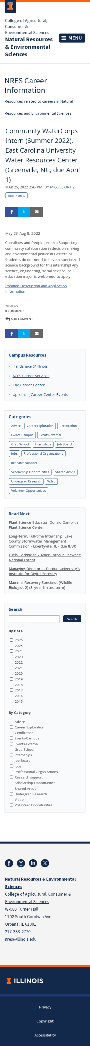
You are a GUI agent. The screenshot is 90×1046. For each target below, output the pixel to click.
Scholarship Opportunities (30, 472)
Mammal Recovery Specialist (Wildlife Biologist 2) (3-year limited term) (40, 585)
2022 (19, 662)
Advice (16, 426)
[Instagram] (21, 863)
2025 (19, 645)
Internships (16, 195)
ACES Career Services (31, 375)
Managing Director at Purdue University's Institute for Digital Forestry (44, 571)
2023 (19, 657)
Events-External (50, 435)
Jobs (14, 453)
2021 (19, 668)
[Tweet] (24, 212)
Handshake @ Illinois (30, 366)
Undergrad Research (26, 481)
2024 (19, 651)
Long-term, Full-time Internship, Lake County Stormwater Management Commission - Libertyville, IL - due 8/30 (42, 541)
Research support (24, 463)
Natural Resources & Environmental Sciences (29, 47)
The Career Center (28, 384)
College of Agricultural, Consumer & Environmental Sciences (27, 27)
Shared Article (65, 472)
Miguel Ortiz (62, 187)
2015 (19, 701)
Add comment (21, 319)
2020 (19, 673)
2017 (19, 690)
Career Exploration (40, 426)
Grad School (20, 444)
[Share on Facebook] (11, 212)
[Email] (36, 212)
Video (51, 481)
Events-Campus (22, 435)
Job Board (64, 444)
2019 (19, 679)
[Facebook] (9, 863)
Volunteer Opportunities (28, 490)
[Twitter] (45, 863)
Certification (68, 426)
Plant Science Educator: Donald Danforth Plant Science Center (43, 525)
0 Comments (14, 311)
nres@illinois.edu (20, 939)
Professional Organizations (43, 453)
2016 (19, 695)
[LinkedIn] (33, 863)
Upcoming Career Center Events (40, 394)
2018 (19, 684)
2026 (19, 640)
